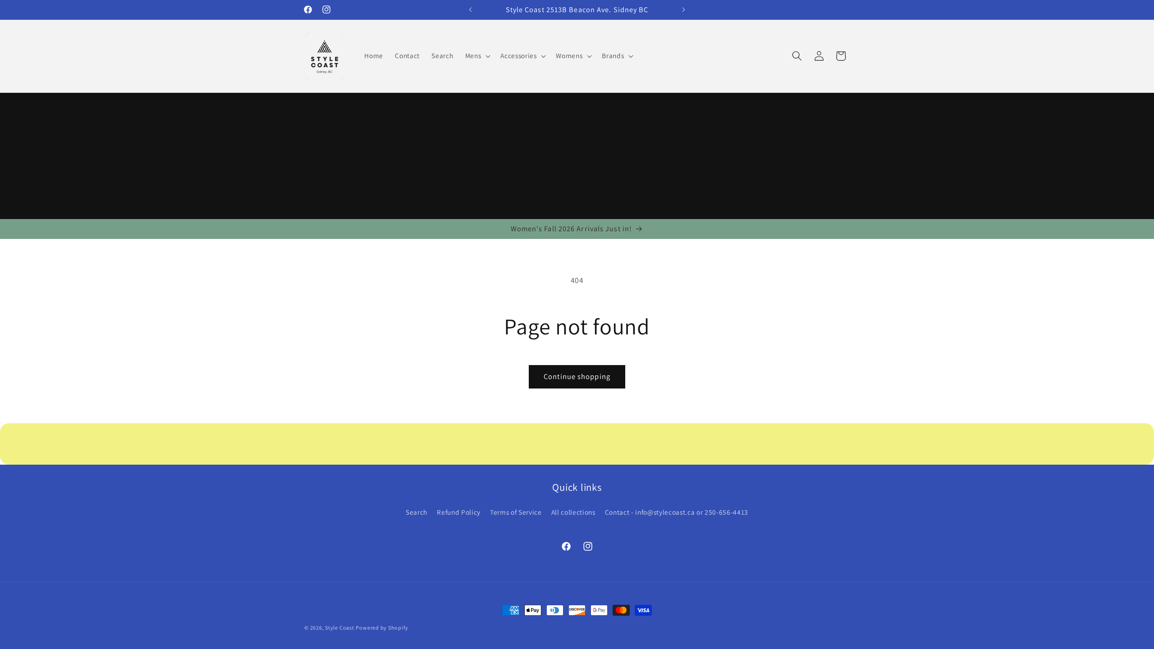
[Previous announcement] (471, 9)
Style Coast (339, 627)
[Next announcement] (684, 9)
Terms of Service (516, 511)
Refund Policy (459, 511)
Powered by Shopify (382, 627)
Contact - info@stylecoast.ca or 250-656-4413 (676, 511)
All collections (573, 511)
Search (416, 511)
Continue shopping (577, 376)
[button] (477, 56)
